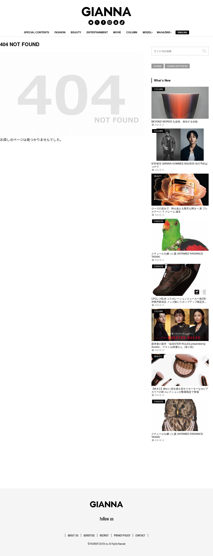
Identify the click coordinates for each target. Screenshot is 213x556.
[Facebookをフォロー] (103, 22)
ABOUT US (73, 535)
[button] (204, 51)
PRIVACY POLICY (122, 535)
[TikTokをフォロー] (122, 22)
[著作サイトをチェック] (90, 22)
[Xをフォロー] (97, 22)
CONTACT (140, 535)
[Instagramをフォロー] (109, 22)
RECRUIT (104, 535)
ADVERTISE (89, 535)
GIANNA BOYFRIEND (177, 66)
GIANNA (158, 66)
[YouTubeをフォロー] (115, 22)
